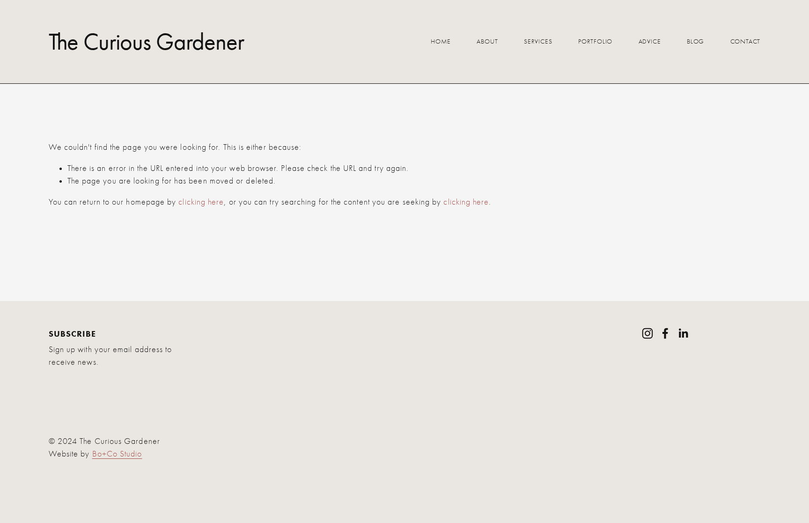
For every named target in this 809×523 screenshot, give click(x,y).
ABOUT (487, 41)
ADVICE (650, 41)
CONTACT (745, 41)
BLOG (695, 41)
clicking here (201, 202)
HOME (441, 41)
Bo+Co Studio (117, 454)
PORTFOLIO (595, 41)
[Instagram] (647, 333)
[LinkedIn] (683, 333)
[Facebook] (665, 333)
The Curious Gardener (146, 42)
